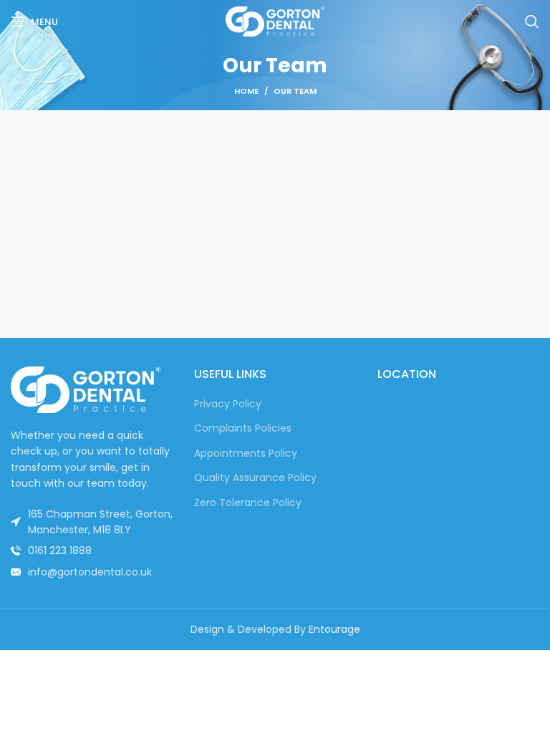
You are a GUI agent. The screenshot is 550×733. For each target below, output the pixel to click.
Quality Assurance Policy (255, 478)
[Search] (532, 21)
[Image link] (86, 389)
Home (246, 91)
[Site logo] (275, 21)
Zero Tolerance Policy (247, 503)
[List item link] (92, 550)
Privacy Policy (227, 404)
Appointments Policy (245, 453)
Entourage (334, 629)
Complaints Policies (242, 428)
